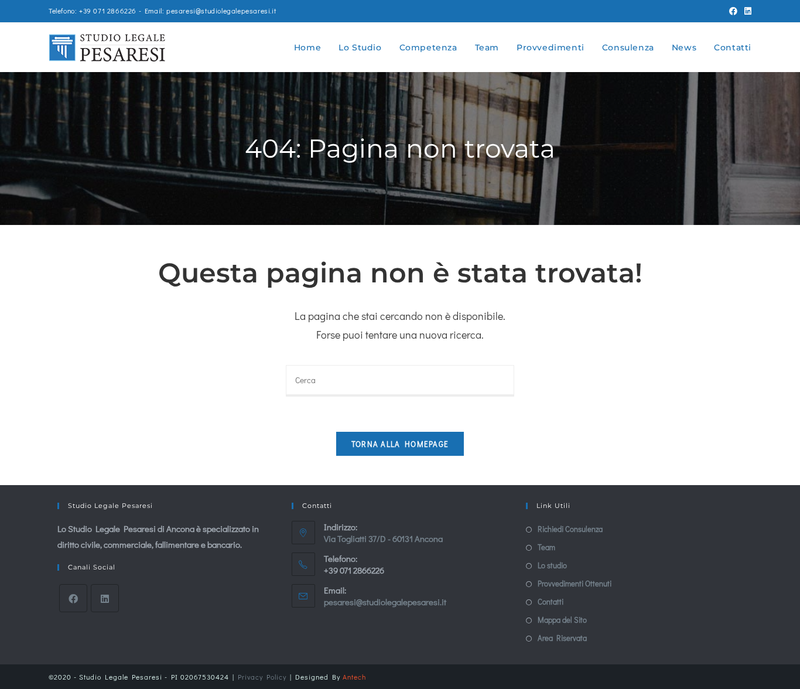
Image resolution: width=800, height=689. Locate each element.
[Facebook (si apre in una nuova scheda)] (733, 11)
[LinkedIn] (105, 598)
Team (546, 547)
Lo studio (552, 565)
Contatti (550, 601)
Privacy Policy (262, 676)
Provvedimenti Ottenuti (574, 583)
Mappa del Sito (562, 620)
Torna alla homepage (400, 444)
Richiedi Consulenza (570, 529)
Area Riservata (562, 638)
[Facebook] (73, 598)
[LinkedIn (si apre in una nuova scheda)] (746, 11)
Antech (354, 676)
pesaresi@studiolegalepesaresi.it (385, 602)
